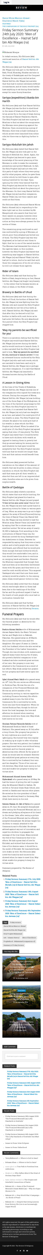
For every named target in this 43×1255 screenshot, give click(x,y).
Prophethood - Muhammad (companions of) (19, 941)
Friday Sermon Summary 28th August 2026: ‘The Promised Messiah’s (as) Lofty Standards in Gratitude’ (22, 1118)
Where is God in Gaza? (29, 1158)
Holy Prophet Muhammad (13, 934)
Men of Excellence (29, 938)
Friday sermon (15, 922)
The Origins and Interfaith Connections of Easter (21, 1181)
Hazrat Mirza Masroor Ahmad (15, 926)
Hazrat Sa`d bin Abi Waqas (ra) (14, 930)
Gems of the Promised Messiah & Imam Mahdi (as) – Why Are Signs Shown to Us (22, 1188)
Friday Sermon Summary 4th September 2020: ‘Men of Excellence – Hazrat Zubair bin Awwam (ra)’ (23, 913)
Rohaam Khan (10, 1162)
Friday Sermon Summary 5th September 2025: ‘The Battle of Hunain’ (21, 996)
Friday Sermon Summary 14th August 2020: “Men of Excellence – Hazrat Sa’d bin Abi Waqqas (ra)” (22, 894)
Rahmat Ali (9, 1186)
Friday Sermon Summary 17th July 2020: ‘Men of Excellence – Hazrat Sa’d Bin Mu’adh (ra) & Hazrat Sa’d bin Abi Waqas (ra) (22, 1075)
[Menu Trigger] (2, 2)
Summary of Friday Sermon (14, 945)
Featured (6, 24)
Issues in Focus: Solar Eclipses (17, 1143)
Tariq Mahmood (11, 1158)
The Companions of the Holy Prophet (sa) (20, 26)
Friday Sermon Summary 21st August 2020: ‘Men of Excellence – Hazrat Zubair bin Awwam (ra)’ (22, 904)
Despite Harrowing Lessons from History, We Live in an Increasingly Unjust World (22, 1204)
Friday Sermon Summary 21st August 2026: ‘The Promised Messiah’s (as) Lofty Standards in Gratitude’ (21, 1127)
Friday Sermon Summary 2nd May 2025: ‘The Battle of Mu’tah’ (21, 1025)
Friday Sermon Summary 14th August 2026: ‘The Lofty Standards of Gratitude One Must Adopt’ (22, 1136)
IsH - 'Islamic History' (12, 938)
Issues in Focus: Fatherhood (16, 1147)
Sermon (35, 608)
